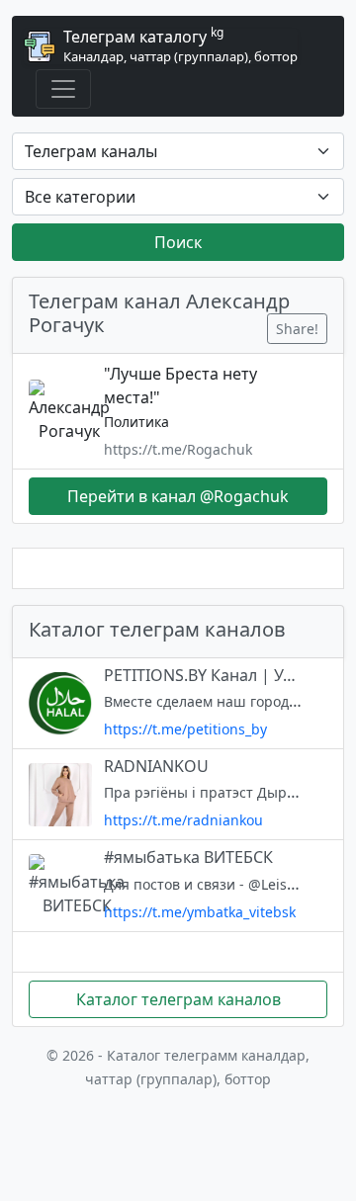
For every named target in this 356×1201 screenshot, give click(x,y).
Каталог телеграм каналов (178, 999)
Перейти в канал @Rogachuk (178, 496)
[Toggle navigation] (63, 89)
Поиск (178, 242)
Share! (297, 328)
